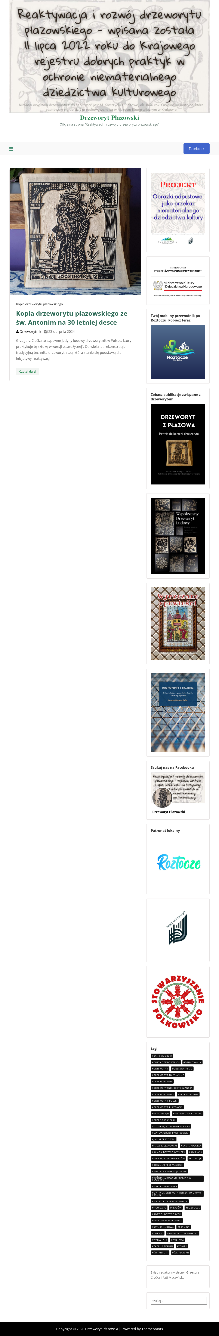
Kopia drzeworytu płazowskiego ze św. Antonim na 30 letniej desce (71, 318)
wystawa (178, 1239)
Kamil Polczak (191, 1145)
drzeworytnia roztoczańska (173, 1087)
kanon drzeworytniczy (169, 1152)
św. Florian (181, 1252)
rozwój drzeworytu (167, 1214)
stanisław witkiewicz (168, 1220)
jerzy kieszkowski (165, 1145)
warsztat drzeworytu (183, 1233)
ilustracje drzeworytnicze (172, 1126)
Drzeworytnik (30, 331)
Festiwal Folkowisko (188, 1113)
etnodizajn (161, 1113)
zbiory (182, 1246)
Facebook (196, 148)
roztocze (193, 1207)
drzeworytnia (163, 1081)
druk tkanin (193, 1062)
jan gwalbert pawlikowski (171, 1132)
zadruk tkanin (163, 1246)
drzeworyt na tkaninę (169, 1075)
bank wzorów (163, 1055)
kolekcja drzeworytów (169, 1158)
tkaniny (184, 1226)
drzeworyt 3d (183, 1068)
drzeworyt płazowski (168, 1107)
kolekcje (196, 1158)
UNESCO (158, 1233)
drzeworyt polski (166, 1100)
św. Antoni (161, 1252)
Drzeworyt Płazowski (109, 117)
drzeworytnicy (164, 1094)
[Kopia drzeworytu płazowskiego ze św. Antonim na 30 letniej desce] (75, 231)
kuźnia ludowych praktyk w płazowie (171, 1178)
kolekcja (196, 1152)
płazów (177, 1207)
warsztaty (160, 1239)
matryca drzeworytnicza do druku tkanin (176, 1193)
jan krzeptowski (164, 1139)
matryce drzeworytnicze (171, 1201)
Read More (27, 371)
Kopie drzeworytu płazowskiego (39, 304)
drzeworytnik (188, 1094)
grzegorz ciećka (165, 1119)
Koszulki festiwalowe (168, 1164)
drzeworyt (161, 1068)
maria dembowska (165, 1186)
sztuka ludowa (164, 1226)
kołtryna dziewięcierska (170, 1171)
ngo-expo (160, 1207)
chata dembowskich (167, 1062)
